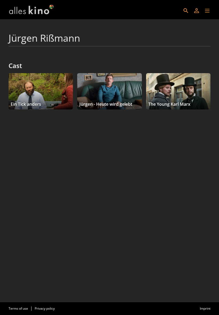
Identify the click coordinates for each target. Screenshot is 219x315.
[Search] (186, 10)
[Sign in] (196, 10)
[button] (207, 10)
